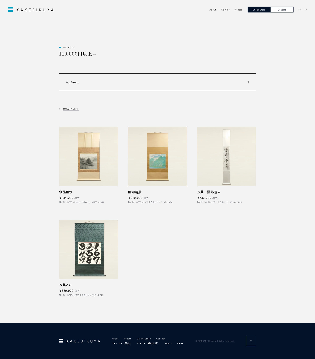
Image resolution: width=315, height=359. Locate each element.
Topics (168, 343)
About (213, 9)
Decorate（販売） (122, 343)
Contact (160, 338)
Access (127, 338)
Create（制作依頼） (148, 343)
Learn (180, 343)
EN (300, 10)
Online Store (144, 338)
